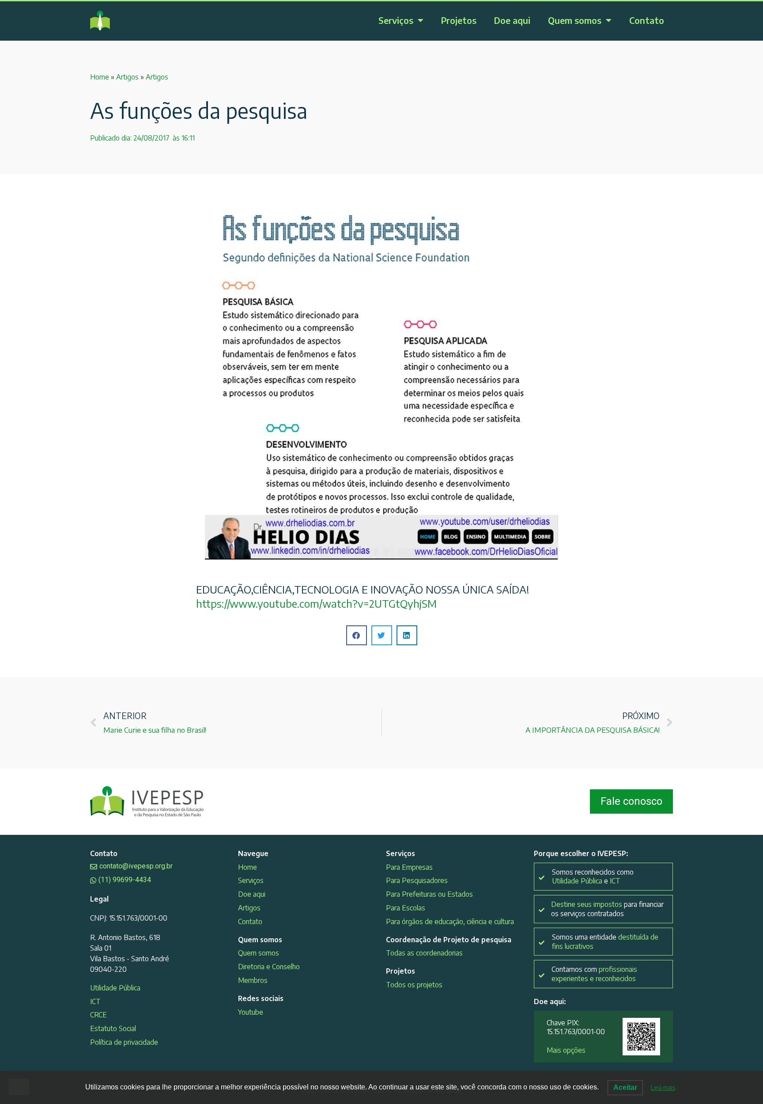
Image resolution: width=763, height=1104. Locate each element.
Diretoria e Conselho (269, 966)
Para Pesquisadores (417, 880)
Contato (646, 20)
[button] (356, 635)
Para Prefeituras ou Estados (429, 894)
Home (99, 76)
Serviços (395, 20)
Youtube (250, 1012)
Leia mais (663, 1087)
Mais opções (566, 1050)
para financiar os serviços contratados (607, 909)
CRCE (98, 1014)
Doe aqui (512, 20)
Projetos (458, 20)
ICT (95, 1001)
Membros (253, 980)
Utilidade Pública (115, 987)
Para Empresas (409, 867)
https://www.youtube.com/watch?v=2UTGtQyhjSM (316, 603)
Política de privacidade (124, 1042)
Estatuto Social (113, 1028)
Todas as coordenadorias (424, 952)
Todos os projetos (414, 984)
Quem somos (574, 20)
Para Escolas (405, 907)
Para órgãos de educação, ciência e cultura (450, 921)
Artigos (127, 76)
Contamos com (594, 974)
